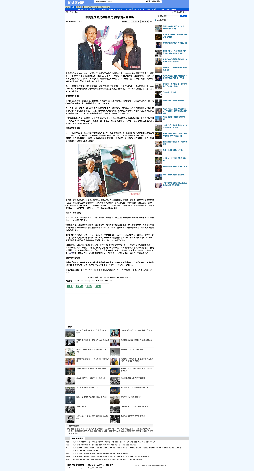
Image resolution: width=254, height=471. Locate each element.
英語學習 (178, 448)
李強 (82, 431)
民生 (144, 9)
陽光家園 (132, 459)
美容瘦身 (145, 448)
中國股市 (70, 431)
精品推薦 (119, 454)
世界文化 (165, 448)
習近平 (114, 429)
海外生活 (106, 448)
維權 (148, 9)
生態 (158, 9)
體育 (153, 9)
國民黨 (98, 286)
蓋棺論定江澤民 (84, 459)
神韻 (82, 429)
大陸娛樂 (80, 454)
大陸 (98, 9)
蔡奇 (134, 431)
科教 (135, 9)
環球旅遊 (137, 456)
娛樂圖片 (125, 454)
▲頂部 (165, 465)
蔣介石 (104, 431)
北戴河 (110, 431)
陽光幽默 (119, 459)
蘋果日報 (106, 277)
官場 (139, 9)
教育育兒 (125, 448)
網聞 (130, 9)
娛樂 (96, 7)
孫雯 (92, 431)
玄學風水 (112, 448)
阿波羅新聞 (76, 3)
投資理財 (158, 448)
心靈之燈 (99, 448)
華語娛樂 (86, 454)
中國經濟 (105, 9)
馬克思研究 (105, 459)
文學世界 (82, 451)
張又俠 (136, 429)
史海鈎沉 (86, 448)
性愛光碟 (79, 286)
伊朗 (69, 429)
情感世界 (86, 456)
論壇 (102, 7)
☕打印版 (175, 12)
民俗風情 (144, 456)
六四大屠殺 (129, 429)
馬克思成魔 (99, 429)
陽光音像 (139, 459)
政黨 (104, 445)
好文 (112, 445)
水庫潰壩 (107, 429)
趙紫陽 (144, 431)
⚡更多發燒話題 (73, 426)
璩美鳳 (69, 286)
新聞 (73, 7)
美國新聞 (93, 9)
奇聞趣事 (119, 456)
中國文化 (132, 448)
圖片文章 (95, 451)
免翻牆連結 (156, 1)
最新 (80, 9)
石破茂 (87, 431)
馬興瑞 (91, 429)
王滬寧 (77, 431)
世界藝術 (76, 451)
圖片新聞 (152, 442)
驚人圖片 (76, 459)
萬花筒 (125, 456)
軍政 (86, 9)
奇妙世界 (131, 456)
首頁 (67, 7)
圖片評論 (133, 445)
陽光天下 (126, 459)
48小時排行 (162, 20)
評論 (78, 7)
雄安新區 (97, 431)
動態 (96, 445)
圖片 (173, 9)
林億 (97, 277)
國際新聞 (112, 9)
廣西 (78, 429)
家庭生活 (93, 448)
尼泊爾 (75, 433)
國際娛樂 (106, 454)
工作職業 (119, 448)
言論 (78, 445)
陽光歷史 (113, 459)
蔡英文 (138, 431)
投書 (116, 445)
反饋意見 (144, 465)
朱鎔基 (73, 429)
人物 (125, 9)
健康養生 (80, 448)
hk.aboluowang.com (104, 1)
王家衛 (69, 433)
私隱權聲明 (158, 465)
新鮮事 (90, 7)
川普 (86, 429)
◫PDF (186, 12)
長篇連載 (89, 451)
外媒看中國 (84, 445)
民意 (127, 445)
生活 (84, 7)
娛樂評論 (112, 454)
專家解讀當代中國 (95, 459)
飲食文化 (80, 456)
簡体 (148, 1)
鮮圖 (149, 456)
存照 (124, 445)
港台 (162, 9)
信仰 (167, 9)
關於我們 (137, 465)
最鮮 (74, 456)
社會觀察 (93, 456)
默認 (151, 21)
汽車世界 (99, 456)
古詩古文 (152, 448)
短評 (108, 445)
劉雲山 (123, 431)
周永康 (150, 431)
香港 (71, 253)
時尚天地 (112, 456)
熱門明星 (93, 454)
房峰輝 (129, 431)
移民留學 (106, 456)
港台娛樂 (99, 454)
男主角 (89, 286)
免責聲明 (151, 465)
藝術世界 (138, 448)
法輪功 (142, 429)
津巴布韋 (116, 431)
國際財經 (120, 9)
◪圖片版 (181, 12)
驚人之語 (91, 445)
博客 (107, 7)
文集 (100, 445)
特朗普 (148, 429)
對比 (120, 445)
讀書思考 (171, 448)
